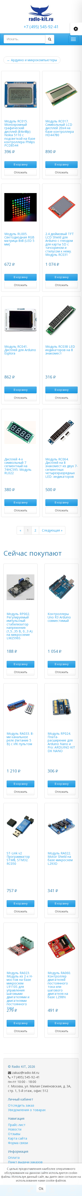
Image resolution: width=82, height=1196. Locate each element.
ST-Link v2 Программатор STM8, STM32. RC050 (18, 858)
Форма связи (18, 1143)
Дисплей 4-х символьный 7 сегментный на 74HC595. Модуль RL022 (17, 466)
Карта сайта (17, 1138)
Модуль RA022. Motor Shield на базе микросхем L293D (60, 858)
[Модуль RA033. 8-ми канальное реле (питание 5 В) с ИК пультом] (20, 707)
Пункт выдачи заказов (25, 1162)
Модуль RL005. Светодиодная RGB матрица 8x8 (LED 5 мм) (19, 239)
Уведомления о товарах (27, 1110)
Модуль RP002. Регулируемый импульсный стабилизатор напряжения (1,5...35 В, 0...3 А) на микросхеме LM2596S (20, 626)
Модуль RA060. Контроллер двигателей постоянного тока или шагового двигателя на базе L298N (59, 985)
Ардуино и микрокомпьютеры (32, 60)
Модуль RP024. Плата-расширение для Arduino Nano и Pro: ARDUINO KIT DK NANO (61, 742)
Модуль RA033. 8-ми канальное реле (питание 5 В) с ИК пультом (20, 738)
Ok (41, 1188)
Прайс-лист (17, 1125)
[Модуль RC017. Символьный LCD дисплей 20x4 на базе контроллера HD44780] (61, 94)
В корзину (21, 164)
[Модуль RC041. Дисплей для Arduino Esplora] (20, 320)
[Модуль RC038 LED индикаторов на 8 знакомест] (61, 320)
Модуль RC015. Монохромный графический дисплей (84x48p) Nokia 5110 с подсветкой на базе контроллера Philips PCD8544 (19, 133)
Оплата (14, 1157)
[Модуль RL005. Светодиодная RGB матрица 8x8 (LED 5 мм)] (20, 207)
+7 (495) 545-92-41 (41, 26)
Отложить (20, 172)
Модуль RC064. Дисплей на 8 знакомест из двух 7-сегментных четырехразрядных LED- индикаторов (61, 468)
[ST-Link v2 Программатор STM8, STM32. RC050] (20, 826)
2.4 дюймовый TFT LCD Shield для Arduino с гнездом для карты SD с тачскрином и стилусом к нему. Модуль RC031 (59, 244)
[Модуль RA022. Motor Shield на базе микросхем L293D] (61, 826)
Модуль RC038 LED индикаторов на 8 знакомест (60, 350)
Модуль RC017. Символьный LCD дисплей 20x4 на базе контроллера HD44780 (59, 128)
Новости (14, 1129)
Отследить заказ (21, 1105)
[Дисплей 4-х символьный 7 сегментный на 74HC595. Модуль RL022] (20, 432)
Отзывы (14, 1134)
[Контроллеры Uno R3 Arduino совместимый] (61, 587)
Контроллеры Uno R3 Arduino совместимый (59, 617)
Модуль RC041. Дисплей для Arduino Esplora (20, 350)
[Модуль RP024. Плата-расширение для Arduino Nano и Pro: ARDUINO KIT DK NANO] (61, 707)
